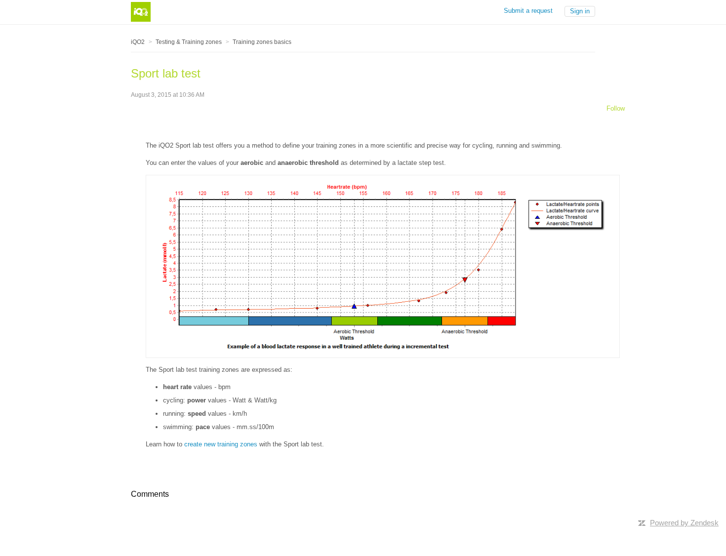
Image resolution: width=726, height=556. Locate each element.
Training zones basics (262, 42)
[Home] (141, 11)
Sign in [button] (580, 11)
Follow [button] (615, 108)
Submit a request (528, 10)
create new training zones (220, 444)
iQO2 (138, 42)
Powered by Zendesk (684, 522)
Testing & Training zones (189, 42)
